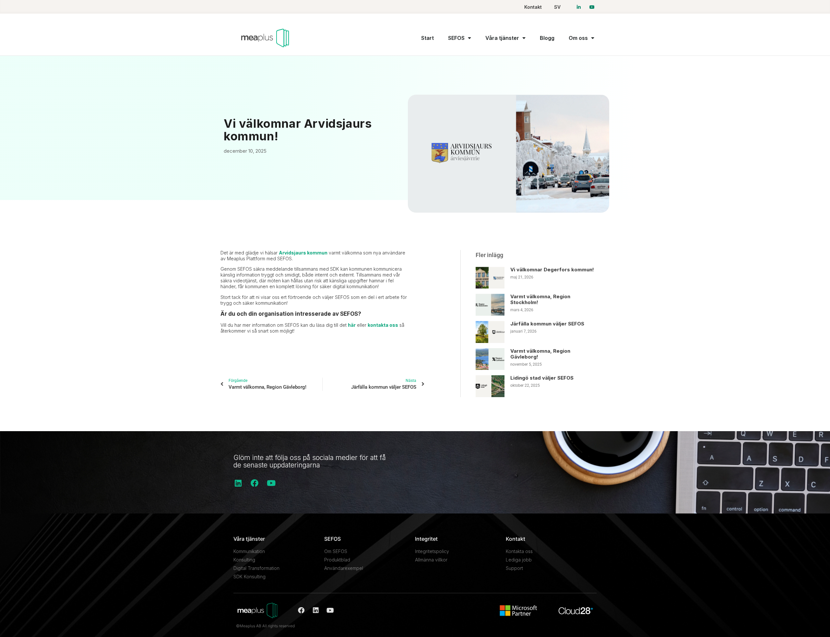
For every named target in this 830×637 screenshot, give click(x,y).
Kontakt (533, 7)
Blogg (547, 38)
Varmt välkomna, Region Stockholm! (540, 299)
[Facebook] (254, 483)
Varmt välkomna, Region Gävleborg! (540, 354)
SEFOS (456, 38)
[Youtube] (271, 483)
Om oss (578, 38)
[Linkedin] (238, 483)
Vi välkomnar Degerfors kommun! (552, 269)
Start (427, 38)
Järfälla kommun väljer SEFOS (547, 324)
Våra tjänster (502, 38)
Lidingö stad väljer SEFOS (542, 378)
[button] (227, 358)
